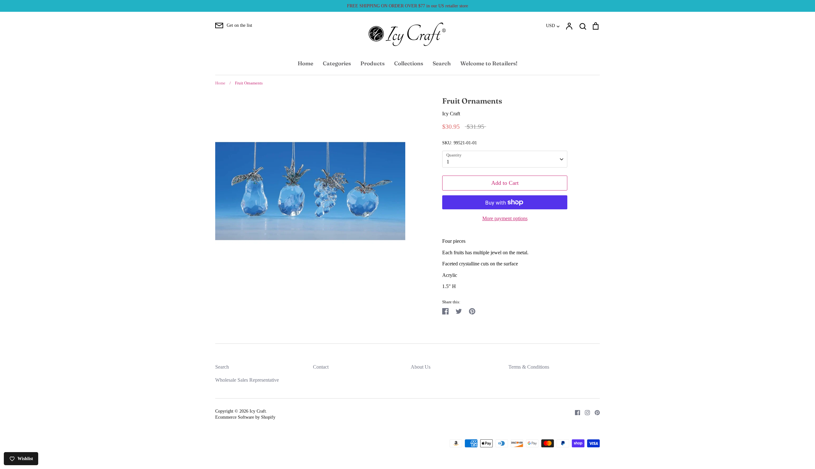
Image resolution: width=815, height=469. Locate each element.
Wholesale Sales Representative (247, 380)
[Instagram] (585, 412)
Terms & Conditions (528, 367)
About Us (420, 367)
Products (372, 63)
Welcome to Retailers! (488, 63)
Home (305, 63)
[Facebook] (575, 412)
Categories (337, 63)
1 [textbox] (448, 161)
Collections (408, 63)
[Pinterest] (595, 412)
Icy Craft (451, 113)
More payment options (505, 218)
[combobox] (504, 159)
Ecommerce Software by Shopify (245, 417)
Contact (321, 367)
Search (442, 63)
